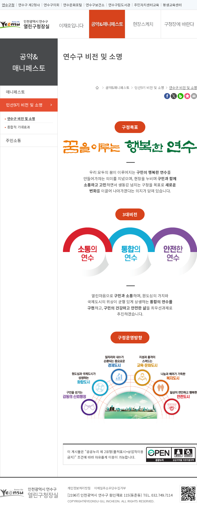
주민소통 (13, 140)
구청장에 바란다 (179, 23)
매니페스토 (15, 92)
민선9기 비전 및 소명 (24, 105)
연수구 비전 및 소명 (21, 118)
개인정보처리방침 (79, 488)
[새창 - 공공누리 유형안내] (171, 453)
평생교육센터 (172, 4)
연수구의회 (51, 4)
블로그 (181, 96)
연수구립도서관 (119, 4)
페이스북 (167, 96)
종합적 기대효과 (18, 127)
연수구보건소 (95, 4)
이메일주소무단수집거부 (110, 488)
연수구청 (8, 4)
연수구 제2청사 (29, 4)
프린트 (194, 96)
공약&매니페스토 (107, 23)
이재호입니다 (71, 25)
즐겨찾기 (187, 96)
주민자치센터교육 (146, 4)
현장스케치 (143, 23)
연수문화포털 (72, 4)
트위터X (174, 96)
